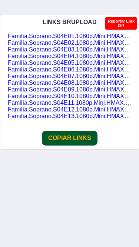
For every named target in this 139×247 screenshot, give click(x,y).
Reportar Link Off (121, 23)
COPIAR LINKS (69, 138)
